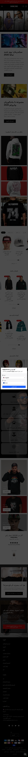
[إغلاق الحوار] (26, 368)
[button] (14, 377)
